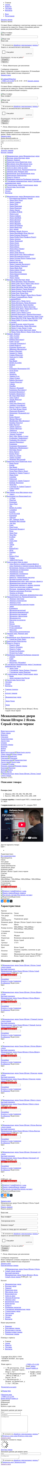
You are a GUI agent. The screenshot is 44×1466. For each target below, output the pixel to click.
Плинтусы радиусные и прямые (21, 587)
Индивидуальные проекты (19, 579)
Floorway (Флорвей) (16, 388)
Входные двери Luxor (35, 316)
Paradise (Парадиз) (16, 423)
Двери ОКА (13, 204)
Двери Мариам (14, 222)
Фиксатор (13, 630)
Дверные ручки (15, 602)
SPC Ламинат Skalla (16, 519)
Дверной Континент (33, 314)
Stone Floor (13, 533)
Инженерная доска (28, 173)
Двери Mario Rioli (15, 268)
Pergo (11, 531)
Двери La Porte (14, 251)
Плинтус (17, 177)
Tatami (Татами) (15, 457)
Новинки (8, 1326)
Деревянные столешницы (18, 573)
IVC (10, 554)
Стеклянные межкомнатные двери (17, 1309)
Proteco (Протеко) (15, 351)
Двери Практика (15, 208)
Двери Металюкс (30, 326)
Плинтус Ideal (14, 645)
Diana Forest (13, 475)
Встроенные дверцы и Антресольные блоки (25, 568)
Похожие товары (7, 766)
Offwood (12, 517)
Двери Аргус (26, 301)
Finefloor (12, 552)
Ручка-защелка (14, 626)
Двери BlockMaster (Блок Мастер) (21, 233)
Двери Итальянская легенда (19, 256)
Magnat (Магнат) (15, 419)
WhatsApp (12, 79)
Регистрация (9, 16)
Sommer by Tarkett (15, 353)
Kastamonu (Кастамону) (17, 390)
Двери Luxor (14, 214)
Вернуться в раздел (8, 752)
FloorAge (12, 500)
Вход (7, 14)
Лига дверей (13, 229)
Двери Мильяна (15, 223)
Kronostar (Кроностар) (17, 347)
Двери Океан (14, 243)
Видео (3, 772)
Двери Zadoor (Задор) (17, 270)
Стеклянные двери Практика (20, 672)
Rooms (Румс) (14, 454)
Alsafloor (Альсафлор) (17, 405)
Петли (11, 622)
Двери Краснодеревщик (18, 274)
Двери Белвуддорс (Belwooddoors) (21, 254)
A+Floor (12, 498)
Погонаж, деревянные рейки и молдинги (24, 589)
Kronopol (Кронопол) (17, 392)
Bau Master (13, 361)
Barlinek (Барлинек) (16, 483)
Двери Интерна (15, 220)
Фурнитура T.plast (16, 653)
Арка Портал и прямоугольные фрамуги (24, 564)
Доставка (8, 8)
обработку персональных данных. (25, 45)
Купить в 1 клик (20, 891)
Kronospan (13, 502)
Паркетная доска (25, 162)
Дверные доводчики (16, 599)
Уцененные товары (12, 1334)
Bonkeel (12, 365)
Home (11, 415)
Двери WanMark (15, 218)
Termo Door (24, 293)
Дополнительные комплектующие (21, 604)
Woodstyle (13, 374)
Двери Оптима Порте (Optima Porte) (22, 258)
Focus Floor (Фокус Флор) (18, 471)
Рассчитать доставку (25, 895)
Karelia (11, 465)
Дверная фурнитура (29, 170)
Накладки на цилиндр (17, 620)
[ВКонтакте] (2, 901)
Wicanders (12, 660)
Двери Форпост (28, 289)
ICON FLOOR (14, 514)
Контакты (8, 10)
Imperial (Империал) (16, 442)
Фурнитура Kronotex (16, 651)
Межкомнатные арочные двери (20, 583)
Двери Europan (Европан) (18, 235)
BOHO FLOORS (15, 363)
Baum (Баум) (13, 463)
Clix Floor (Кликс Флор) (18, 409)
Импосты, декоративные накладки (22, 577)
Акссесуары (20, 187)
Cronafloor (13, 510)
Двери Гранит (27, 285)
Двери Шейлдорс (15, 227)
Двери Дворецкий (16, 241)
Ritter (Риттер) (14, 425)
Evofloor (12, 537)
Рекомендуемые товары (13, 1332)
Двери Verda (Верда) (16, 252)
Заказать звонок (6, 20)
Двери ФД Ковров (16, 225)
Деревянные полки (16, 572)
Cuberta (12, 384)
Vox (10, 506)
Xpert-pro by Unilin (16, 357)
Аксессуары (5, 762)
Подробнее (5, 979)
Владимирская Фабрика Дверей (21, 198)
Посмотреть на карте (8, 1387)
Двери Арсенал (15, 239)
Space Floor (13, 504)
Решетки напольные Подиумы (20, 591)
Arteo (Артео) (14, 338)
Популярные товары (12, 1328)
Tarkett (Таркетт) (15, 426)
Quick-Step (13, 541)
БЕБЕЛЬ (12, 401)
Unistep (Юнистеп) (16, 355)
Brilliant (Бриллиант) (16, 339)
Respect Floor (14, 556)
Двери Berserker (29, 281)
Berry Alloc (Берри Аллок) (18, 436)
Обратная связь (6, 1395)
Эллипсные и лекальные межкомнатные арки (26, 595)
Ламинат (17, 160)
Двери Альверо (15, 202)
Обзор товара (6, 754)
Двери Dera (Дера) (16, 200)
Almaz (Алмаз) (14, 378)
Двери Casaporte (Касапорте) (19, 264)
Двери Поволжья (15, 206)
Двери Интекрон (30, 303)
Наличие (4, 768)
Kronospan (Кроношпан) (18, 446)
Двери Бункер (27, 291)
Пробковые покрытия (31, 179)
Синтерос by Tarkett (16, 432)
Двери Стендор (15, 260)
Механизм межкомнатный (19, 612)
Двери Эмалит (14, 210)
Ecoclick (12, 512)
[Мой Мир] (8, 901)
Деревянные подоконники (19, 570)
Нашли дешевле (20, 893)
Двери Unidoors (15, 216)
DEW (11, 550)
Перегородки (21, 175)
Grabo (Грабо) (14, 488)
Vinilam (12, 558)
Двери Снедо (26, 312)
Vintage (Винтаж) (15, 428)
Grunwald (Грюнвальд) (17, 343)
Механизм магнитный (17, 610)
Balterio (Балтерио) (16, 380)
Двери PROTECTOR (34, 318)
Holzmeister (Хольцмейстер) (19, 413)
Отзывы (4, 764)
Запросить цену (20, 1462)
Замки (11, 606)
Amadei (12, 359)
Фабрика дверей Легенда (18, 231)
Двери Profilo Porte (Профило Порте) (22, 237)
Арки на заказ (22, 168)
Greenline (12, 477)
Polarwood (13, 479)
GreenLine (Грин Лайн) (17, 639)
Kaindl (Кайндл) (15, 345)
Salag (11, 543)
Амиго (11, 494)
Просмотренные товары (9, 1265)
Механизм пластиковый (18, 614)
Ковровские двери (16, 262)
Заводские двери (30, 330)
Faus (11, 367)
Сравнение (17, 981)
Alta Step (12, 523)
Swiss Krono (13, 370)
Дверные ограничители (18, 601)
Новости (8, 6)
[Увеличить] (22, 775)
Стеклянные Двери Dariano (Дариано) (23, 670)
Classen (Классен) (15, 382)
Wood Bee (13, 485)
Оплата (7, 191)
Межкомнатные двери (31, 156)
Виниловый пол (25, 166)
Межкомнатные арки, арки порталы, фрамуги (26, 581)
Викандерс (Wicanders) (17, 662)
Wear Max (12, 535)
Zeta (10, 546)
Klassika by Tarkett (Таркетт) (19, 473)
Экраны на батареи (16, 593)
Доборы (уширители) (17, 575)
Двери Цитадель (29, 307)
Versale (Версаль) (15, 399)
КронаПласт (13, 548)
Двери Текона (14, 278)
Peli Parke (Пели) (15, 450)
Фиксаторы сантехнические (19, 631)
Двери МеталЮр (30, 287)
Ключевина (13, 608)
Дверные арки (23, 171)
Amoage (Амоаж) (15, 434)
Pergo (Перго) (14, 452)
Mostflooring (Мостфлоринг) (19, 421)
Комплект (4, 756)
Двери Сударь (27, 328)
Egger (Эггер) (14, 341)
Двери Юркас (14, 247)
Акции (7, 4)
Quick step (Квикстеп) (17, 403)
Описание (4, 758)
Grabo (11, 539)
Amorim (12, 657)
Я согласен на (21, 45)
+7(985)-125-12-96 (7, 81)
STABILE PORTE (15, 212)
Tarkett (11, 490)
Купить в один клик (24, 1436)
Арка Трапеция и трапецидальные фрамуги (25, 566)
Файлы (3, 770)
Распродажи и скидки (13, 1330)
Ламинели (13, 430)
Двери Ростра (14, 245)
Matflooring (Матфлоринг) (18, 448)
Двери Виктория (15, 272)
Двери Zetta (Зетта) (32, 283)
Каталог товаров (7, 150)
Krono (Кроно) (14, 417)
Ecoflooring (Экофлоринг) (18, 438)
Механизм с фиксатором (18, 616)
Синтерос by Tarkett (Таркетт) (20, 486)
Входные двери (24, 158)
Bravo (11, 635)
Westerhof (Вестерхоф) (17, 459)
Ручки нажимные (15, 628)
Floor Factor (13, 527)
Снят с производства (9, 887)
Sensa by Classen (15, 456)
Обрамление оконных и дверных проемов (24, 585)
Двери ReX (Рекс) (31, 309)
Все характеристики (8, 856)
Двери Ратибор (28, 305)
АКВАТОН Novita (16, 560)
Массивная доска (26, 164)
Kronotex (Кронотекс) (17, 394)
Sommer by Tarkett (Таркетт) (19, 481)
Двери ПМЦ (13, 276)
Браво (11, 676)
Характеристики (7, 760)
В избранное (5, 983)
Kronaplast (13, 515)
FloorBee (12, 386)
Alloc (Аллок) (14, 336)
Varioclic (12, 372)
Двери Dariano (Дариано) (18, 266)
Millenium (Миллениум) (18, 349)
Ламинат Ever (14, 376)
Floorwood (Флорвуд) (17, 411)
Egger (11, 525)
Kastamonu (13, 444)
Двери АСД (24, 310)
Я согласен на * (21, 1434)
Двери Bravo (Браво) (16, 249)
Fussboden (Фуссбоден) (17, 440)
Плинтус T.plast (15, 649)
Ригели (12, 624)
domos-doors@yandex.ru (32, 1367)
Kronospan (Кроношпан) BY (19, 368)
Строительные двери (30, 185)
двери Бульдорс (28, 324)
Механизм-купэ (15, 618)
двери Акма (13, 668)
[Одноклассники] (5, 901)
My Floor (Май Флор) (17, 396)
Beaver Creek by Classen (17, 407)
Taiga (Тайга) (14, 397)
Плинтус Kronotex (16, 647)
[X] (11, 901)
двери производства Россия (19, 678)
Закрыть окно (6, 75)
